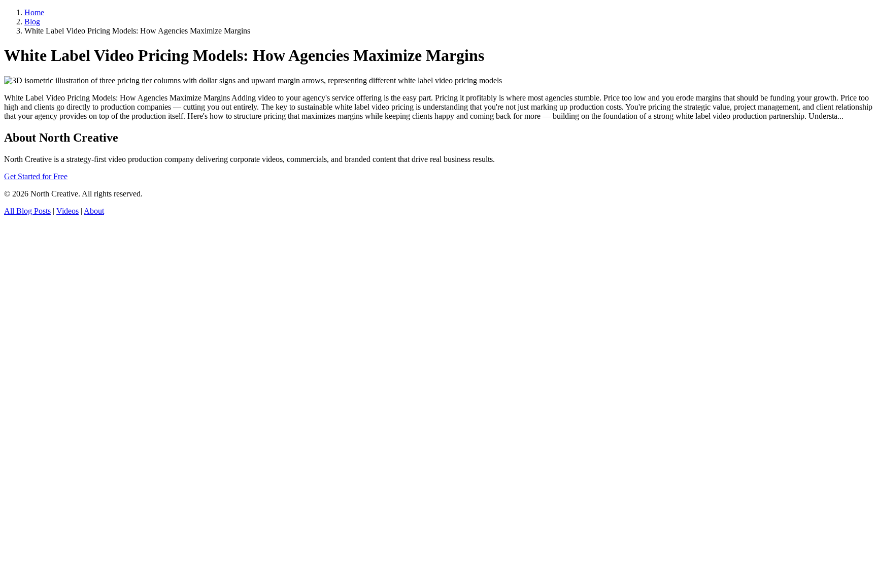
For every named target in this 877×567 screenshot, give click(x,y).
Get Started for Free (36, 176)
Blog (32, 21)
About (94, 211)
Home (34, 12)
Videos (67, 211)
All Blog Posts (27, 211)
